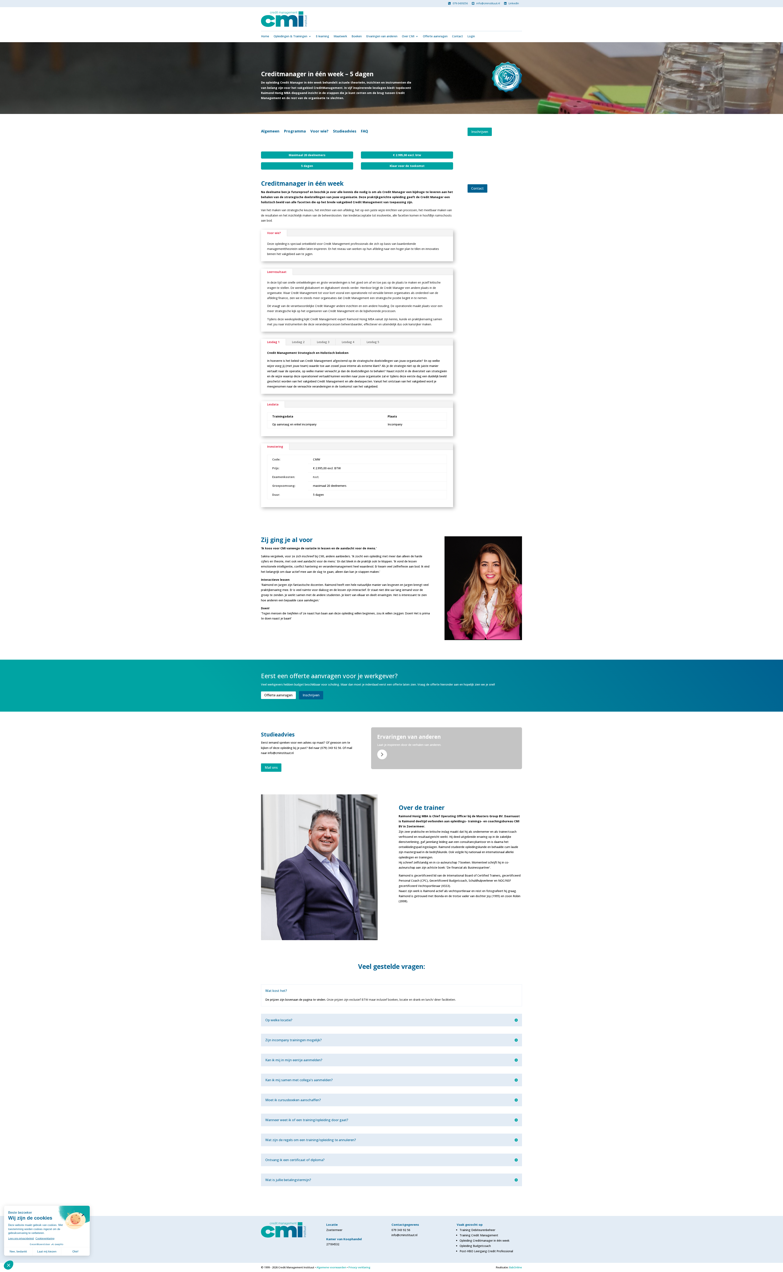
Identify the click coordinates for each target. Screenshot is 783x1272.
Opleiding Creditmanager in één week (484, 1240)
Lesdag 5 (373, 342)
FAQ (364, 131)
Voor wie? (319, 131)
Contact (457, 36)
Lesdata (273, 404)
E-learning (322, 36)
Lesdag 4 (348, 342)
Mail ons (271, 767)
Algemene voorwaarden (331, 1267)
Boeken (357, 36)
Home (265, 36)
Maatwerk (340, 36)
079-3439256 (460, 3)
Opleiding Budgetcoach (475, 1246)
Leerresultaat (276, 272)
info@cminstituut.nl (488, 3)
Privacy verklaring (359, 1267)
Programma (295, 131)
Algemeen (270, 131)
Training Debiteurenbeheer (477, 1230)
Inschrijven (479, 131)
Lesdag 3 (323, 342)
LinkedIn (514, 3)
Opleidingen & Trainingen (290, 36)
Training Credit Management (479, 1235)
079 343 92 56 (401, 1230)
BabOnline (515, 1267)
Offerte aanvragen (435, 36)
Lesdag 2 (298, 342)
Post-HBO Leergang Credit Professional (486, 1251)
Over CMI (408, 36)
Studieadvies (344, 131)
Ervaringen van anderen (381, 36)
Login (471, 36)
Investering (275, 446)
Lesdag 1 (273, 342)
